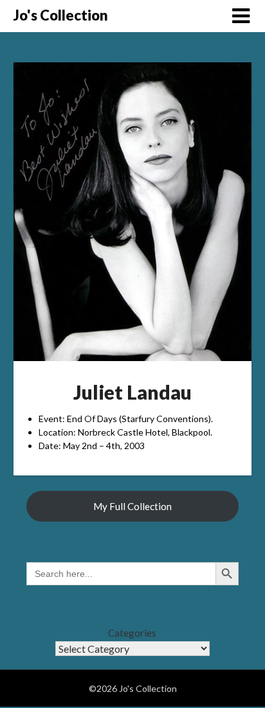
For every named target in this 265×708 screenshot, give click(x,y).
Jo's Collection (61, 15)
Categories (132, 633)
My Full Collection (132, 506)
